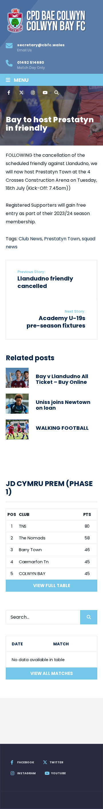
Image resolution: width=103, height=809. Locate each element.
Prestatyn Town (62, 238)
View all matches (51, 673)
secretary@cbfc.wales (41, 47)
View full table (51, 585)
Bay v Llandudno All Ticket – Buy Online (62, 379)
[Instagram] (32, 92)
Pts (87, 514)
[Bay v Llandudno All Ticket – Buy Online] (17, 378)
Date (17, 644)
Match (60, 644)
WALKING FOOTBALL (62, 427)
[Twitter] (20, 92)
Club (24, 514)
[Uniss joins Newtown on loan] (17, 404)
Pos (11, 514)
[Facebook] (9, 92)
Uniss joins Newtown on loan (63, 405)
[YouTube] (44, 92)
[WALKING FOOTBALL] (17, 429)
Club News (30, 238)
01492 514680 (31, 65)
